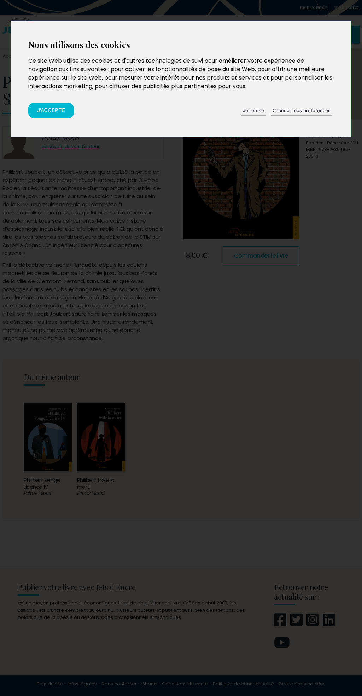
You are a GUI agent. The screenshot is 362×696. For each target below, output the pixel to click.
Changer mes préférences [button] (302, 110)
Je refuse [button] (253, 110)
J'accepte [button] (51, 110)
